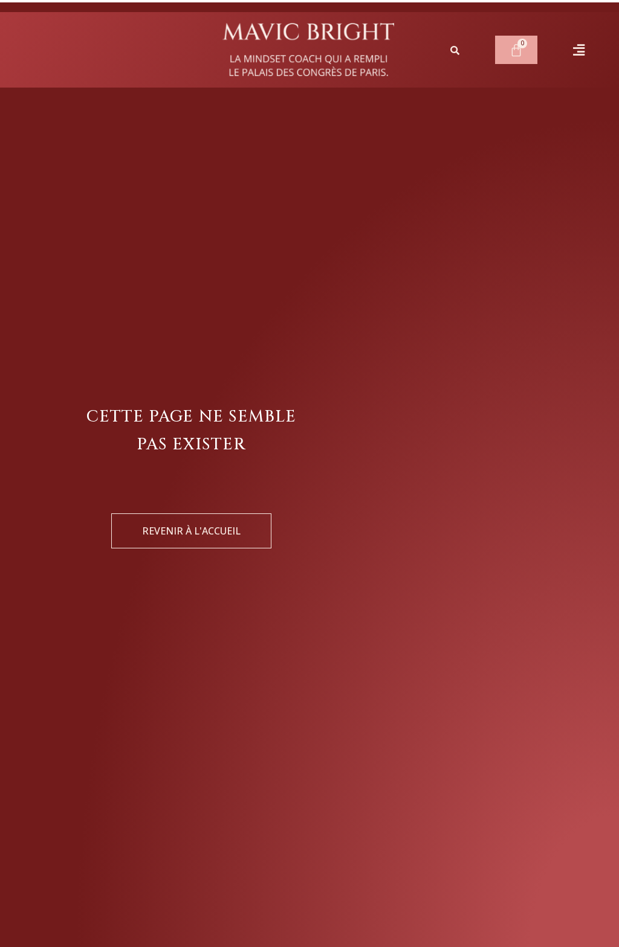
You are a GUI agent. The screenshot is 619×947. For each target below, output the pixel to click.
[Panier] (516, 50)
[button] (579, 50)
